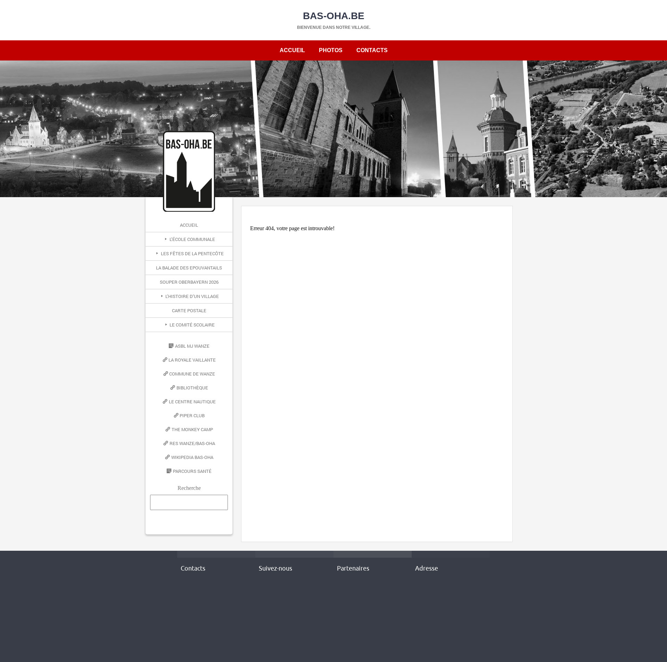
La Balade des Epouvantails (189, 268)
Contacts (372, 50)
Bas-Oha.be (333, 15)
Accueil (292, 50)
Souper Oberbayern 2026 (189, 282)
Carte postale (189, 310)
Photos (331, 50)
